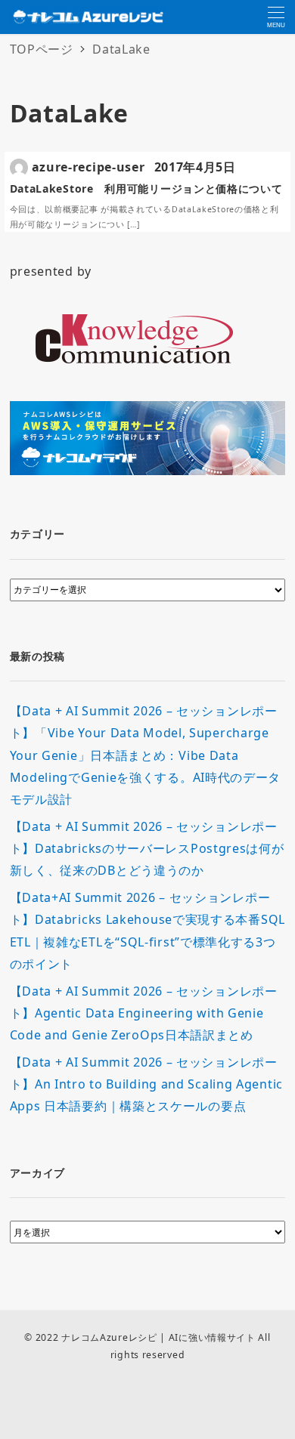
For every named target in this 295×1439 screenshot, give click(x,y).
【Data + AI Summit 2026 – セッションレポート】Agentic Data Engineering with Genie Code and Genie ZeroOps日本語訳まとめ (144, 1013)
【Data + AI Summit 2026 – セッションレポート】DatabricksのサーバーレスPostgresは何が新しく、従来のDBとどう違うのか (147, 848)
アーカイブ (38, 1173)
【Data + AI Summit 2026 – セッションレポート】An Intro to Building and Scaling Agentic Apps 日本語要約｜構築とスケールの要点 (146, 1084)
